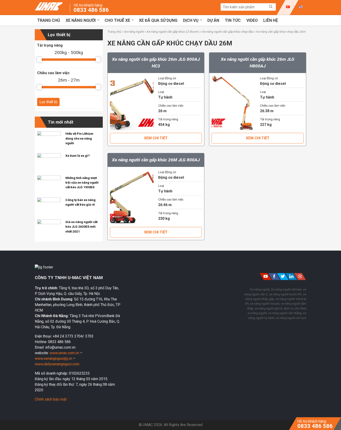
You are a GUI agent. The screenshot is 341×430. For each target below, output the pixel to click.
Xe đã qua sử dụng (158, 20)
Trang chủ (48, 20)
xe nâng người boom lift (285, 294)
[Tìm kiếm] (270, 6)
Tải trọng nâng (50, 45)
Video (252, 20)
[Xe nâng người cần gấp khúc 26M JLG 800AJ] (132, 197)
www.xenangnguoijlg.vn (54, 358)
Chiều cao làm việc (53, 73)
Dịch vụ (191, 20)
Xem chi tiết (156, 138)
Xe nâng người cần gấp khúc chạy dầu (227, 31)
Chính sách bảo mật (51, 399)
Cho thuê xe (117, 20)
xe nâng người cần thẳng (285, 313)
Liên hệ (270, 20)
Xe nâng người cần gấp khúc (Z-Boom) (173, 31)
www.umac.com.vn (64, 353)
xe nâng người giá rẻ (268, 308)
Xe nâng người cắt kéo (286, 289)
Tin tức (233, 20)
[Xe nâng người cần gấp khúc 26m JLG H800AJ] (233, 103)
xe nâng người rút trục (291, 318)
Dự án (213, 20)
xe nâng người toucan (265, 303)
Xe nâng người (81, 20)
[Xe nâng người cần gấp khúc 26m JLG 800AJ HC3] (132, 103)
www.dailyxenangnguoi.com (57, 364)
